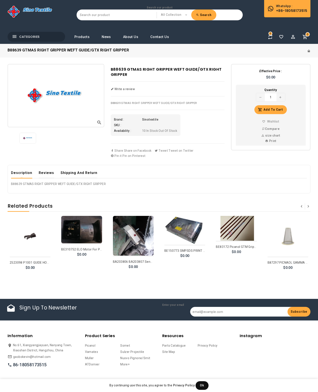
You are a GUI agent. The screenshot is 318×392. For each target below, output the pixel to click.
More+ (125, 364)
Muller (89, 358)
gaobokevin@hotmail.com (32, 357)
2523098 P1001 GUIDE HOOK (30, 262)
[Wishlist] (281, 37)
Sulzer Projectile (132, 352)
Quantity (270, 90)
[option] (27, 138)
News (106, 37)
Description (21, 173)
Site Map (168, 352)
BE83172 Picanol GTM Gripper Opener (243, 247)
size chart (272, 135)
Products (82, 37)
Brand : (119, 119)
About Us (130, 37)
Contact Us (159, 37)
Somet (125, 345)
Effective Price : (270, 71)
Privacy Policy (208, 345)
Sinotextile (150, 119)
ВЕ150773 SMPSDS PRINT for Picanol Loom (196, 250)
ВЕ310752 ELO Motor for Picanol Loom (89, 249)
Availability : (122, 130)
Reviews (46, 173)
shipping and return (79, 173)
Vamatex (91, 352)
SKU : (117, 125)
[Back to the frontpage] (308, 51)
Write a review (124, 89)
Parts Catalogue (174, 345)
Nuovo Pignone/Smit (135, 358)
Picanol (90, 345)
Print (272, 141)
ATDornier (92, 364)
